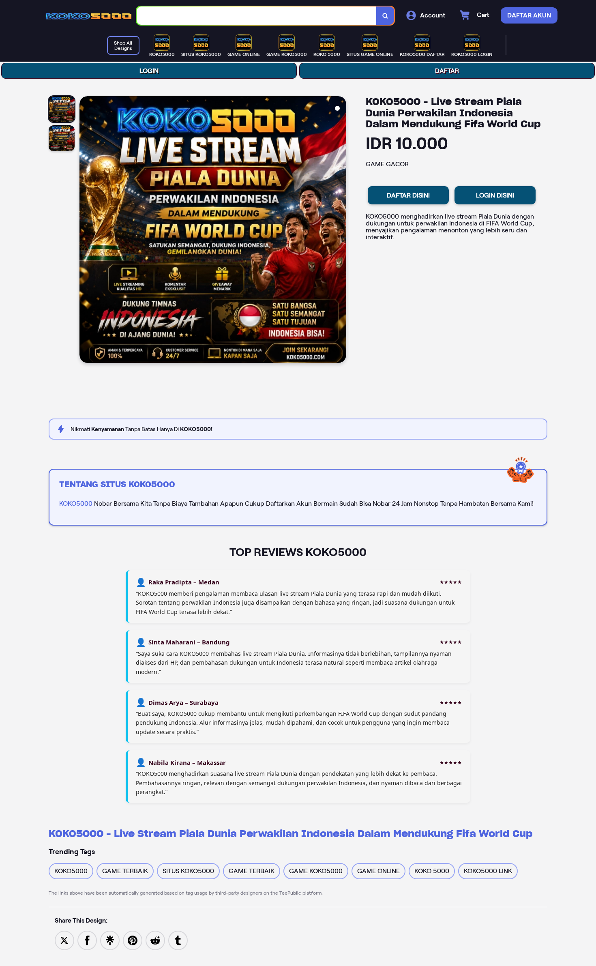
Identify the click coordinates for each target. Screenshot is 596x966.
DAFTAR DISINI (408, 195)
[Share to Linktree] (110, 939)
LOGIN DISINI (495, 195)
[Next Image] (339, 231)
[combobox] (257, 15)
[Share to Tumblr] (178, 939)
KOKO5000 (75, 503)
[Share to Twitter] (64, 939)
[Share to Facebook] (87, 939)
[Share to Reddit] (155, 939)
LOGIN (149, 70)
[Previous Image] (85, 231)
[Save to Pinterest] (132, 939)
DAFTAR (447, 70)
